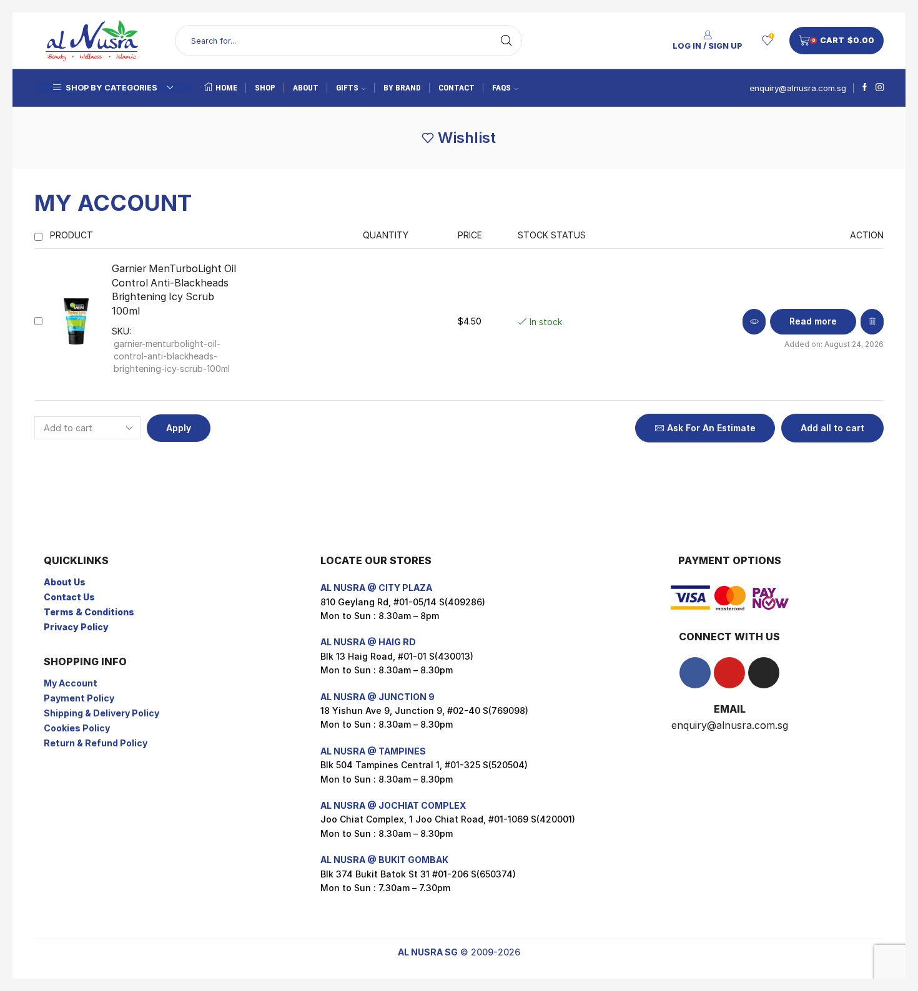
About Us (65, 582)
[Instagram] (880, 88)
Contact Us (69, 597)
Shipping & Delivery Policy (101, 713)
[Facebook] (865, 88)
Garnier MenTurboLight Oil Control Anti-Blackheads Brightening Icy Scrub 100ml (174, 290)
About (305, 87)
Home (226, 87)
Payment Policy (79, 698)
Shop (265, 87)
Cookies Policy (77, 728)
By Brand (402, 87)
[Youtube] (729, 672)
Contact (456, 87)
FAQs (501, 87)
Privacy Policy (76, 627)
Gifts (347, 87)
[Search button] (506, 41)
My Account (70, 683)
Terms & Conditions (89, 612)
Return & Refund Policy (95, 743)
